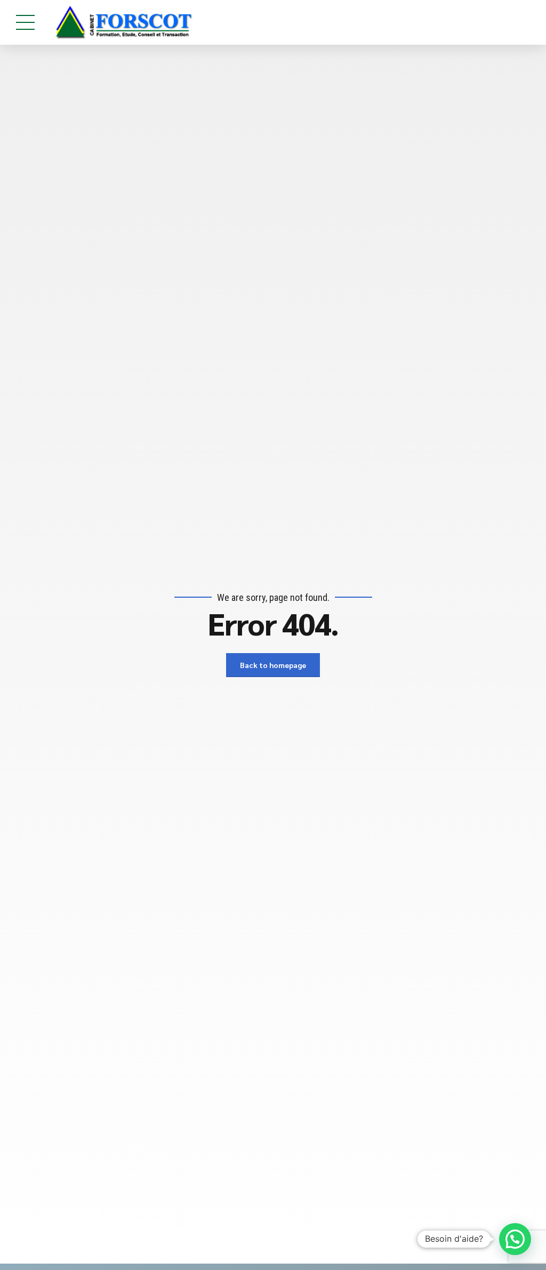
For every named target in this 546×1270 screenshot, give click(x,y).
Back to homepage (273, 665)
